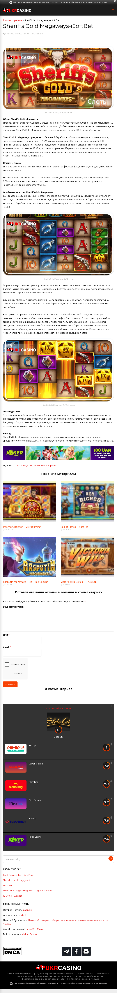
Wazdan (7, 885)
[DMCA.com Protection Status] (12, 954)
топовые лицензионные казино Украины (35, 465)
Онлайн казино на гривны (19, 973)
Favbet (32, 818)
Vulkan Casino (36, 763)
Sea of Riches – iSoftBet (74, 526)
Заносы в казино (25, 976)
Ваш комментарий (13, 606)
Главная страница (12, 20)
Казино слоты (103, 973)
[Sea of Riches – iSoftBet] (87, 521)
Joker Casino (35, 836)
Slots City (58, 736)
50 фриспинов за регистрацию (84, 979)
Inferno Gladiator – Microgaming (22, 526)
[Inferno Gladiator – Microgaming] (29, 521)
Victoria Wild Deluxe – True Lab (79, 581)
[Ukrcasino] (17, 12)
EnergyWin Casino (34, 929)
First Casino (35, 800)
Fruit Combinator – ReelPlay (18, 875)
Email (6, 647)
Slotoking (33, 781)
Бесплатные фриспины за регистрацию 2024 (43, 979)
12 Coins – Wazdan (13, 895)
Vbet (23, 915)
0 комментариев (13, 34)
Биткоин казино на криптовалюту (54, 976)
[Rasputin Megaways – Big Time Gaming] (29, 576)
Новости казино (85, 973)
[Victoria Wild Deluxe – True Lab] (87, 576)
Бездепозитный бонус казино (89, 976)
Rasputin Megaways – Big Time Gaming (25, 581)
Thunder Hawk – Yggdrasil (16, 880)
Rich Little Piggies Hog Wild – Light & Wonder (27, 890)
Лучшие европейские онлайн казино (55, 973)
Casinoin (27, 910)
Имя (5, 634)
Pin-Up (32, 745)
